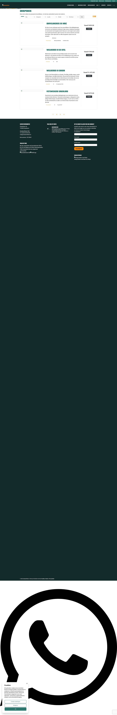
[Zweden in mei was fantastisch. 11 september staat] (58, 508)
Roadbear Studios (44, 578)
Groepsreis (48, 61)
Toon (82, 16)
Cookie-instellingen (15, 701)
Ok (15, 709)
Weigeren (15, 705)
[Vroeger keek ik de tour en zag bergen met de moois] (50, 370)
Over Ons (109, 5)
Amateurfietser (26, 578)
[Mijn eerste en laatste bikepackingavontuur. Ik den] (66, 196)
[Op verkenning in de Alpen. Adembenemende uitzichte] (66, 288)
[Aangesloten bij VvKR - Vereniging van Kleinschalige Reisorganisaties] (33, 152)
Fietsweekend (48, 40)
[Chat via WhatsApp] (58, 714)
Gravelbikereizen (91, 5)
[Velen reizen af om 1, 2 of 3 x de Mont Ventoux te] (50, 527)
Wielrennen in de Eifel (56, 50)
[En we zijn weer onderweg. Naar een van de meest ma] (50, 147)
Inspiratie (103, 5)
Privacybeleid (51, 578)
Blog (97, 5)
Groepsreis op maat (82, 5)
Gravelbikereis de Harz (57, 23)
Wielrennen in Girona (56, 70)
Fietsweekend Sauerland (57, 91)
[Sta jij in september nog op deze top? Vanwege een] (58, 186)
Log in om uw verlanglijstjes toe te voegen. (45, 24)
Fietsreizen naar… (71, 5)
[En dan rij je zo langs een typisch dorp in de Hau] (58, 276)
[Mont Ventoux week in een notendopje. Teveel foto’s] (66, 515)
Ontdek (89, 28)
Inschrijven (79, 148)
